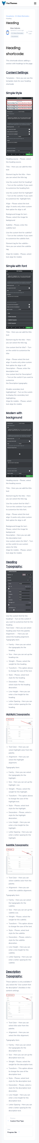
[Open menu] (35, 3)
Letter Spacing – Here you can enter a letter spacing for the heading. (20, 704)
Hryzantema (10, 16)
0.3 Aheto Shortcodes (22, 16)
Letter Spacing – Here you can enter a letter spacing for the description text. (20, 1107)
